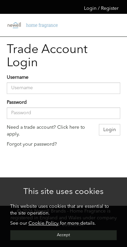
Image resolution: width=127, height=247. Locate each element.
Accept (63, 235)
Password (17, 102)
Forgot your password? (32, 144)
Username (17, 77)
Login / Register (101, 8)
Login (109, 129)
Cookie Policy (43, 223)
